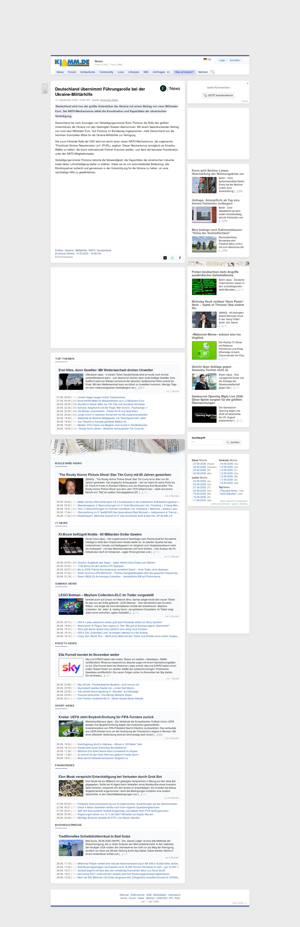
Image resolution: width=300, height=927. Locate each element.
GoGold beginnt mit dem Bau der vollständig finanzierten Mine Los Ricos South (121, 870)
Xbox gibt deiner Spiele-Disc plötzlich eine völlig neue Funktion (113, 629)
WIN (145, 72)
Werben (203, 72)
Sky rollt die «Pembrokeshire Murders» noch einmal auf (108, 684)
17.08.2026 (199, 500)
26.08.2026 (199, 467)
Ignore (235, 503)
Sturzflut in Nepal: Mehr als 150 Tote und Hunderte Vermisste (111, 404)
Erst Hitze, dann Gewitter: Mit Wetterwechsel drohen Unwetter (106, 370)
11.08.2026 (226, 479)
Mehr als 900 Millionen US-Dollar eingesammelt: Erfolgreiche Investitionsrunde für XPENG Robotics (133, 877)
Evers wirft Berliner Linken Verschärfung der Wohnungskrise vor (218, 172)
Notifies (244, 503)
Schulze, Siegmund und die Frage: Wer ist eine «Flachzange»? (113, 407)
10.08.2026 (226, 482)
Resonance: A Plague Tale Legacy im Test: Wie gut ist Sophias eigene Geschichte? (124, 625)
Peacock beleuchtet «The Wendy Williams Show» (105, 695)
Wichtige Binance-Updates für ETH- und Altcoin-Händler (109, 817)
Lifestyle (133, 72)
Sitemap (124, 894)
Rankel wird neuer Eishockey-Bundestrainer (102, 747)
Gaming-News (66, 583)
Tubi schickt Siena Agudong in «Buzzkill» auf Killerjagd (108, 691)
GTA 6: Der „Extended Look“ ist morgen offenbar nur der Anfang (113, 632)
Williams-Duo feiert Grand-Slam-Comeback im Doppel (108, 751)
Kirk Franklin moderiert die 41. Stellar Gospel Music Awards (110, 698)
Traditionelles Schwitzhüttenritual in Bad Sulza (94, 836)
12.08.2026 (226, 476)
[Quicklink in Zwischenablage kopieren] (45, 86)
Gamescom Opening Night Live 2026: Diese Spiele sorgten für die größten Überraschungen (218, 399)
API (171, 898)
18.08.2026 (199, 497)
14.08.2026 (226, 470)
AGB (148, 894)
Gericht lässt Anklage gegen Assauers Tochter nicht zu (211, 368)
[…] (137, 387)
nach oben (238, 902)
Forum (72, 72)
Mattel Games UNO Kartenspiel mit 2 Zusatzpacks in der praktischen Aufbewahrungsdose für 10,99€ (133, 501)
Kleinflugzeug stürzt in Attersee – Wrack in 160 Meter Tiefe (110, 744)
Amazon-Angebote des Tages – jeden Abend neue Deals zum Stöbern (117, 562)
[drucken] (45, 91)
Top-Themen (64, 358)
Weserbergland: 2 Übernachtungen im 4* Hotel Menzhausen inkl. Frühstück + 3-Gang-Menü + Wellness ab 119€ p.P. (142, 505)
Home (123, 898)
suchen (235, 442)
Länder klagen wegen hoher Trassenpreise (101, 397)
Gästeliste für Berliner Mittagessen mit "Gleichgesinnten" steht (112, 418)
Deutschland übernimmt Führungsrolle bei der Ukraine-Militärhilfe (100, 91)
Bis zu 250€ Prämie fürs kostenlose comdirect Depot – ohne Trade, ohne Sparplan (123, 569)
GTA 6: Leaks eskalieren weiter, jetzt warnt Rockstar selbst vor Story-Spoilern (120, 622)
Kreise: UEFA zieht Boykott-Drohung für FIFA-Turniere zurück (106, 717)
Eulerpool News (109, 100)
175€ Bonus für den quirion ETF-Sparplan (101, 566)
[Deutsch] (205, 59)
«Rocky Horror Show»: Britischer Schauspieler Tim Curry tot (111, 428)
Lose (121, 72)
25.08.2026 (199, 470)
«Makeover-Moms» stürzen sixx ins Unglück (216, 336)
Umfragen (161, 72)
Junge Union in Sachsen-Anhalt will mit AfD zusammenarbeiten (113, 414)
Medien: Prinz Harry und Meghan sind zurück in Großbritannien (113, 425)
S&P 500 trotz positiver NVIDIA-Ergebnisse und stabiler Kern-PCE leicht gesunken (123, 810)
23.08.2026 (199, 481)
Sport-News (64, 705)
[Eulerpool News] (64, 253)
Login (222, 60)
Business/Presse (68, 824)
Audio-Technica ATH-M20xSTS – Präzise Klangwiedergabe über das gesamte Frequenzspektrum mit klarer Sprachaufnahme (147, 573)
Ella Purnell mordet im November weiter (89, 654)
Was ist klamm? (184, 72)
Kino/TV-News (66, 643)
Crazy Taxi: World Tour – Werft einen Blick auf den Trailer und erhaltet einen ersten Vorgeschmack (132, 636)
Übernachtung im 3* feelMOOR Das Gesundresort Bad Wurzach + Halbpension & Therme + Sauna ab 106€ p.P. (139, 512)
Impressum (174, 894)
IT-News (61, 522)
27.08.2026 (199, 463)
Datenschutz (137, 894)
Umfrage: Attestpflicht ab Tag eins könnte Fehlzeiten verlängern (216, 201)
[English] (209, 59)
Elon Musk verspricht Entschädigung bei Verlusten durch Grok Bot (110, 776)
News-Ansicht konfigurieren (234, 500)
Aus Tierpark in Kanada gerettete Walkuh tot (102, 421)
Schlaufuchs (87, 72)
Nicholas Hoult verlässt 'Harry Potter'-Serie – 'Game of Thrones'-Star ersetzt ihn (218, 304)
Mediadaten (160, 894)
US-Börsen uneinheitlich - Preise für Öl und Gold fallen (108, 411)
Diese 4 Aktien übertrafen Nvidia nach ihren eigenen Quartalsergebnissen (119, 807)
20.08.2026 (199, 490)
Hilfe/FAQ (162, 898)
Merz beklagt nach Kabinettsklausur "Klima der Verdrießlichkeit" (217, 231)
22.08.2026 (199, 484)
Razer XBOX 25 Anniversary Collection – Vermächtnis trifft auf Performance (119, 576)
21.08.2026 (199, 487)
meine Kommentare (220, 503)
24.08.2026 (199, 473)
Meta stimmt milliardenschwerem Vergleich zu (103, 758)
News (60, 72)
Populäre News (228, 490)
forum (245, 101)
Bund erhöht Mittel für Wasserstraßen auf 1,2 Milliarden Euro (111, 400)
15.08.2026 (226, 467)
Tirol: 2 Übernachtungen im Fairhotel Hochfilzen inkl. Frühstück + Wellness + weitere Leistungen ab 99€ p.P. (137, 508)
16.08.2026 (226, 463)
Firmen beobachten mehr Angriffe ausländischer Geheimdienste (215, 273)
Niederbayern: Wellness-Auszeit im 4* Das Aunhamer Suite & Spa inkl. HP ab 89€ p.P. (125, 515)
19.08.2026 (199, 493)
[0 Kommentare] (64, 256)
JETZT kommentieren (220, 95)
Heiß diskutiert (228, 493)
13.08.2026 (226, 473)
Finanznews (64, 765)
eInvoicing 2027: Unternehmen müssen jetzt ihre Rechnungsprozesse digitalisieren (124, 874)
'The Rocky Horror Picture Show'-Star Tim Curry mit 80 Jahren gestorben (115, 474)
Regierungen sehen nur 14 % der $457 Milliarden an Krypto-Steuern (115, 814)
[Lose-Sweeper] (213, 73)
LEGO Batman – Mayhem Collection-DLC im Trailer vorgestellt (106, 595)
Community (106, 72)
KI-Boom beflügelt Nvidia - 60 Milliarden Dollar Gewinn (100, 534)
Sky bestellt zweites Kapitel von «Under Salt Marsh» (106, 688)
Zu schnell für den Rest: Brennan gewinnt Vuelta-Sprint (108, 754)
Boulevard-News (68, 463)
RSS (177, 898)
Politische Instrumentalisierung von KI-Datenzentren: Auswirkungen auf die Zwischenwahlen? (129, 803)
